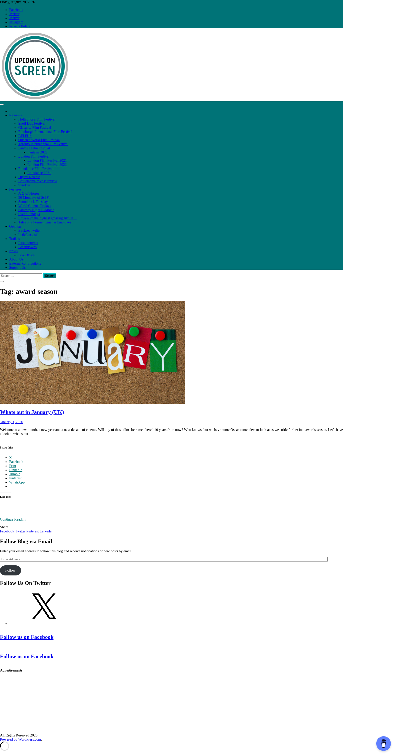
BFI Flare (25, 136)
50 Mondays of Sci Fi (34, 197)
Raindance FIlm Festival (35, 169)
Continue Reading (13, 519)
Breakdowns (27, 247)
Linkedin (46, 531)
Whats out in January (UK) (32, 412)
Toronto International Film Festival (43, 144)
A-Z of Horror (28, 193)
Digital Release (29, 177)
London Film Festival (33, 156)
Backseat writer (29, 230)
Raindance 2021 (39, 173)
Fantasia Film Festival (34, 148)
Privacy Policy (19, 26)
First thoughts (28, 243)
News (13, 251)
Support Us (17, 267)
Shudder (24, 185)
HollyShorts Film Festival (36, 119)
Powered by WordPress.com (20, 739)
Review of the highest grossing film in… (47, 218)
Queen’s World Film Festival (39, 140)
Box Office (26, 255)
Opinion (15, 226)
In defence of (27, 234)
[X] (43, 624)
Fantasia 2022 (37, 152)
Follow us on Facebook (26, 637)
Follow (10, 570)
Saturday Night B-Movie (36, 210)
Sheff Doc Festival (31, 123)
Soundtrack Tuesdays (33, 202)
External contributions (25, 263)
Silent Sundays (29, 214)
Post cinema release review (37, 181)
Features (15, 189)
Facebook (16, 10)
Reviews (15, 115)
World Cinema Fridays (34, 206)
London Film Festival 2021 (47, 160)
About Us (16, 259)
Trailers (14, 239)
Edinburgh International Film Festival (45, 132)
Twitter (14, 14)
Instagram (16, 22)
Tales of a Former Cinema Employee (44, 222)
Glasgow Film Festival (34, 127)
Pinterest (33, 531)
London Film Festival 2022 (47, 165)
